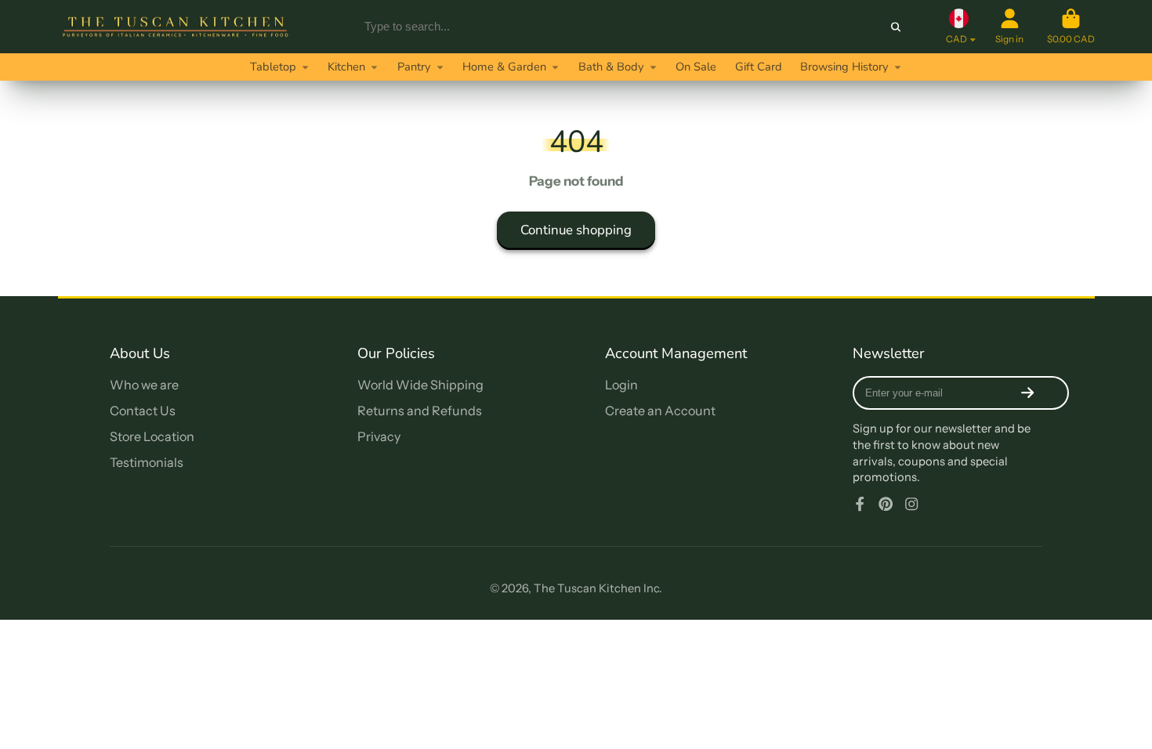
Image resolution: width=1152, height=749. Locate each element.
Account (1009, 27)
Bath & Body (611, 66)
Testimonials (146, 462)
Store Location (152, 436)
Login (621, 385)
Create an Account (660, 410)
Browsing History (844, 66)
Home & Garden (504, 66)
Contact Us (143, 410)
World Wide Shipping (420, 385)
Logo (175, 26)
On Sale (696, 66)
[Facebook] (860, 504)
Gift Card (758, 66)
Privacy (378, 436)
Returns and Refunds (419, 410)
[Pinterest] (885, 504)
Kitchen (346, 66)
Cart (1071, 27)
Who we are (144, 385)
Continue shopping (576, 230)
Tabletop (273, 66)
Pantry (414, 66)
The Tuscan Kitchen (587, 588)
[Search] (896, 26)
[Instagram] (911, 504)
